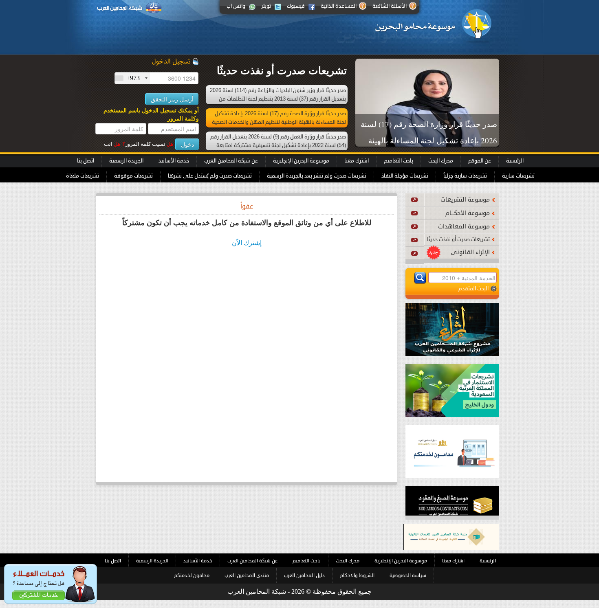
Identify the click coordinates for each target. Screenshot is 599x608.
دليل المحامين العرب (304, 575)
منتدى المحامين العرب (247, 575)
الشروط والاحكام (357, 575)
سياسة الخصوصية (408, 575)
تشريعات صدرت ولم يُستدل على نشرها (210, 176)
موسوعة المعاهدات (464, 226)
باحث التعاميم (398, 161)
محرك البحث (440, 161)
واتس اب (236, 6)
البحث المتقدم (473, 288)
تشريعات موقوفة (133, 176)
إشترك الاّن (247, 242)
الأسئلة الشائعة (389, 6)
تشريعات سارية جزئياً (465, 176)
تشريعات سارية (518, 176)
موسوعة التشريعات (465, 199)
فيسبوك (296, 6)
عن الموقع (479, 161)
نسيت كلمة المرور (148, 144)
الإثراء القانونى (470, 252)
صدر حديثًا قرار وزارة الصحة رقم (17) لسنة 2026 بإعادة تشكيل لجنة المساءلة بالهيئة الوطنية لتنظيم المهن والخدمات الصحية (429, 140)
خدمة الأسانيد (174, 161)
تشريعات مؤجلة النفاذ (404, 176)
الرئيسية (515, 161)
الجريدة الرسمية (126, 161)
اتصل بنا (85, 161)
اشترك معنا (356, 161)
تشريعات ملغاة (82, 176)
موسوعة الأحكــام (467, 213)
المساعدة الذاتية (339, 6)
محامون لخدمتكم (191, 575)
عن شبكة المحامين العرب (231, 161)
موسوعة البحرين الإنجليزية (301, 161)
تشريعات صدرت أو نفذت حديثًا (458, 239)
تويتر (266, 6)
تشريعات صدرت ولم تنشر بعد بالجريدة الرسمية (316, 176)
